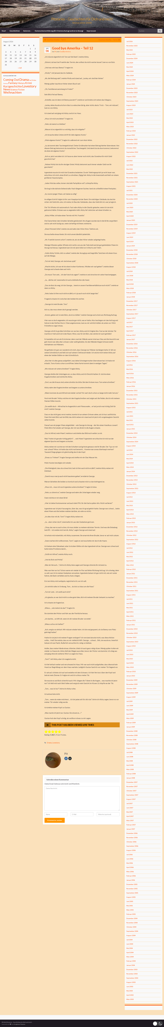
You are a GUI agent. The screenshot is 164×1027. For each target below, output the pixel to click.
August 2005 (131, 897)
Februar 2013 (131, 518)
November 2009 (132, 684)
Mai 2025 (129, 50)
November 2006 (132, 837)
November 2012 (132, 531)
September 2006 (132, 846)
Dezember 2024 (131, 58)
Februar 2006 (131, 876)
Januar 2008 (130, 778)
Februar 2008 (131, 774)
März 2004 (130, 957)
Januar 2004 (130, 965)
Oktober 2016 (131, 352)
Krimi (28, 82)
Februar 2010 (131, 671)
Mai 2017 (129, 327)
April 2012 (130, 561)
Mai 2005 (129, 906)
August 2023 (131, 105)
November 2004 (132, 923)
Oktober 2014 (131, 437)
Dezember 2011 (131, 578)
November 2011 (132, 582)
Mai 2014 (129, 459)
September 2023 (132, 101)
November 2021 (132, 178)
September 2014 (132, 442)
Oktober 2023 (131, 97)
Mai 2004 (129, 948)
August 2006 (131, 850)
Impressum (91, 31)
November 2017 (132, 305)
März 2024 (130, 75)
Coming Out (11, 79)
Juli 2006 (129, 854)
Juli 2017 (129, 322)
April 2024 (130, 71)
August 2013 (131, 493)
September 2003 (132, 978)
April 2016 (130, 373)
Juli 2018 (129, 271)
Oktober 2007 (131, 791)
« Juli (20, 68)
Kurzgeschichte (12, 86)
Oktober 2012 (131, 535)
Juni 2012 (129, 552)
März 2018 (130, 288)
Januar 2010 (130, 676)
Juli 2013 (129, 497)
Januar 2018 (130, 297)
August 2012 (131, 544)
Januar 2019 (130, 246)
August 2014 (131, 446)
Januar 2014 (130, 471)
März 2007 (130, 820)
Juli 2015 (129, 412)
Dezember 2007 (131, 782)
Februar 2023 (131, 131)
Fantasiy (5, 83)
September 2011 (132, 591)
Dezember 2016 (131, 344)
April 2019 (130, 241)
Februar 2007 (131, 825)
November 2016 (132, 348)
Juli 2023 (129, 109)
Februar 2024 (131, 80)
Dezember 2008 (131, 731)
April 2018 (130, 284)
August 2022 (131, 156)
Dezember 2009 (131, 680)
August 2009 (131, 697)
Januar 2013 (130, 522)
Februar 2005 (131, 914)
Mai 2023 (129, 118)
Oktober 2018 (131, 258)
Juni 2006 (129, 859)
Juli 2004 (129, 940)
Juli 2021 (129, 190)
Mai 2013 (129, 505)
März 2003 (130, 999)
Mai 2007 (129, 812)
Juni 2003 (129, 986)
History (21, 83)
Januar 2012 (130, 574)
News (6, 89)
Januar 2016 (130, 386)
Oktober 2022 (131, 148)
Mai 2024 (129, 67)
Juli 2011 (129, 599)
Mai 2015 (129, 420)
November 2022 (132, 144)
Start (4, 31)
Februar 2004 (131, 961)
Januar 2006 (130, 880)
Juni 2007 (129, 808)
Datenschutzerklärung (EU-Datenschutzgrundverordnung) (59, 31)
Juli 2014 (129, 450)
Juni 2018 (129, 275)
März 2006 (130, 872)
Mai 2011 (129, 608)
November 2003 (132, 974)
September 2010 (132, 642)
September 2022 (132, 152)
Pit (55, 51)
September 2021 (132, 182)
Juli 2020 (129, 203)
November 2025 (132, 46)
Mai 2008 (129, 761)
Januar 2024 (130, 84)
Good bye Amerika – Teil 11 (56, 40)
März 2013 (130, 514)
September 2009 (132, 693)
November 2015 (132, 395)
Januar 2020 (130, 220)
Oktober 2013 (131, 484)
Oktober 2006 (131, 842)
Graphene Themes (19, 1024)
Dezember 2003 (131, 969)
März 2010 (130, 667)
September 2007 (132, 795)
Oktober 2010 (131, 637)
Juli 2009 (129, 701)
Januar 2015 (130, 429)
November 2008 (132, 735)
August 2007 (131, 799)
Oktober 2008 (131, 740)
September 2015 (132, 403)
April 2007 (130, 816)
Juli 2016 (129, 365)
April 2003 (130, 995)
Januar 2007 (130, 829)
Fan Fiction (32, 80)
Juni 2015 (129, 416)
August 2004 (131, 935)
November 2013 (132, 480)
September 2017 (132, 314)
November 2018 (132, 254)
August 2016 (131, 361)
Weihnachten (12, 92)
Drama (49, 743)
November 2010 (132, 633)
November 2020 (132, 199)
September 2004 (132, 931)
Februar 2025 (131, 54)
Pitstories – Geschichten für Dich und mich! (82, 19)
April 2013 (130, 510)
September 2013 (132, 488)
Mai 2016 (129, 369)
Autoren (26, 31)
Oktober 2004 (131, 927)
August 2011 (131, 595)
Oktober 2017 (131, 310)
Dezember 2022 (131, 139)
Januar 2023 (130, 135)
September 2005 (132, 893)
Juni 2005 (129, 901)
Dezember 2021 (131, 173)
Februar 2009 (131, 723)
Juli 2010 (129, 650)
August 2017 (131, 318)
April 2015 (130, 424)
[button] (158, 1023)
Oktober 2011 (131, 586)
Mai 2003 (129, 991)
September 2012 (132, 539)
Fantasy (12, 82)
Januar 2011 (130, 625)
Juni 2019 (129, 237)
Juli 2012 (129, 548)
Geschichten (14, 31)
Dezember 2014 (131, 433)
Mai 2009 (129, 710)
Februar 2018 (131, 293)
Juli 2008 (129, 752)
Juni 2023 (129, 114)
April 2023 (130, 122)
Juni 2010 (129, 654)
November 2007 (132, 786)
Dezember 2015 (131, 390)
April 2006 (130, 867)
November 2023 (132, 92)
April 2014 (130, 463)
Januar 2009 (130, 727)
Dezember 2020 (131, 195)
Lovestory (56, 743)
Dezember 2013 (131, 476)
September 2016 (132, 356)
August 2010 (131, 646)
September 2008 (132, 744)
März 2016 (130, 378)
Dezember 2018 (131, 250)
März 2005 (130, 910)
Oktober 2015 (131, 399)
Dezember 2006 (131, 833)
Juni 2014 (129, 454)
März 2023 (130, 126)
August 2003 (131, 982)
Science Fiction (17, 89)
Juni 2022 (129, 165)
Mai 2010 (129, 659)
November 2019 (132, 229)
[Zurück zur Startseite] (82, 14)
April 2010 (130, 663)
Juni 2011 (129, 603)
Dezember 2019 (131, 224)
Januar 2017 (130, 339)
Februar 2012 (131, 569)
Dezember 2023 (131, 88)
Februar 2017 (131, 335)
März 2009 (130, 718)
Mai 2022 (129, 169)
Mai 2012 (129, 556)
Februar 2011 (131, 620)
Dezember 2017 (131, 301)
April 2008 (130, 765)
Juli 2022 (129, 161)
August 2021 (131, 186)
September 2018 (132, 263)
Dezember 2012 (131, 527)
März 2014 (130, 467)
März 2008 (130, 769)
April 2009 (130, 714)
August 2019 (131, 233)
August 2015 (131, 407)
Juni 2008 (129, 757)
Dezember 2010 (131, 629)
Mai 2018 (129, 280)
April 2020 (130, 216)
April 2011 (130, 612)
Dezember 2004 (131, 918)
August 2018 (131, 267)
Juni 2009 (129, 705)
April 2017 (130, 331)
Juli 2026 (129, 41)
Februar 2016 (131, 382)
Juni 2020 (129, 207)
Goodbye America (65, 51)
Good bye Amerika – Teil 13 (107, 40)
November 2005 (132, 889)
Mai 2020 (129, 212)
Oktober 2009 (131, 688)
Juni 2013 (129, 501)
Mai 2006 (129, 863)
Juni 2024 (129, 63)
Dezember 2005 (131, 884)
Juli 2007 (129, 803)
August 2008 (131, 748)
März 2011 (130, 616)
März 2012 (130, 565)
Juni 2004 (129, 944)
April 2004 (130, 952)
